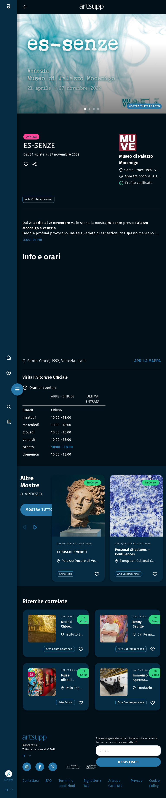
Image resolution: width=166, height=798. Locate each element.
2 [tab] (89, 109)
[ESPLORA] (8, 372)
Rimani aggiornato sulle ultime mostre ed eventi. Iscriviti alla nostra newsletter (127, 740)
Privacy (136, 781)
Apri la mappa (147, 360)
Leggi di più (32, 240)
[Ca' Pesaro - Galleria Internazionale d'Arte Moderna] (114, 628)
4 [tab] (98, 109)
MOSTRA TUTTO (39, 510)
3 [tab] (94, 109)
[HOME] (8, 357)
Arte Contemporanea (38, 199)
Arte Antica (65, 702)
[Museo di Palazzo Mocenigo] (139, 142)
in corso (92, 482)
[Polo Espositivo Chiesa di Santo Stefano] (42, 682)
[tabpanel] (83, 64)
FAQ (49, 781)
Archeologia (65, 574)
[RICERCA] (8, 406)
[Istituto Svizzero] (42, 628)
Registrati (128, 762)
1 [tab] (85, 109)
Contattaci (30, 781)
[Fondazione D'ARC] (114, 682)
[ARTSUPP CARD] (8, 421)
